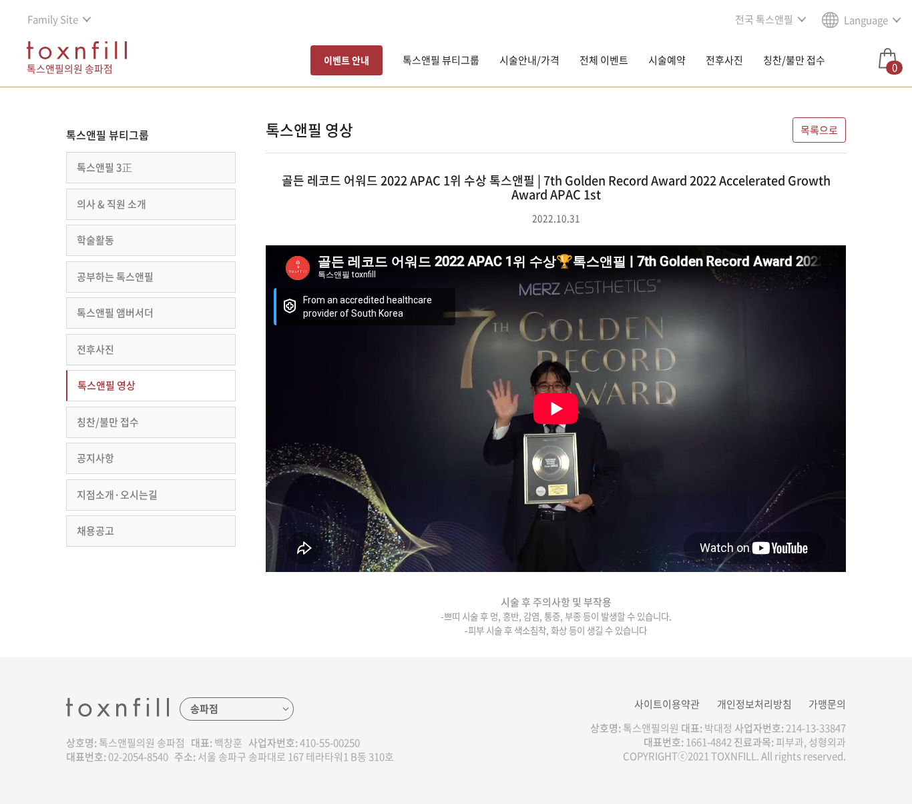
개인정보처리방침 (754, 704)
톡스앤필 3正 (104, 167)
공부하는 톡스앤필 (115, 276)
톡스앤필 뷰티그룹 (441, 60)
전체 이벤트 (604, 60)
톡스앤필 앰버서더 (115, 312)
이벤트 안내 (346, 60)
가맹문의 (827, 704)
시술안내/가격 (529, 60)
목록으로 (819, 130)
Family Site (52, 19)
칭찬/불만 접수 (794, 60)
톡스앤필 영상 (106, 385)
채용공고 (95, 530)
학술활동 (95, 240)
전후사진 (724, 60)
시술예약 (667, 60)
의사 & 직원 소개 (111, 204)
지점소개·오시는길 (117, 494)
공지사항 (95, 458)
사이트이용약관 (667, 704)
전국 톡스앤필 (764, 19)
